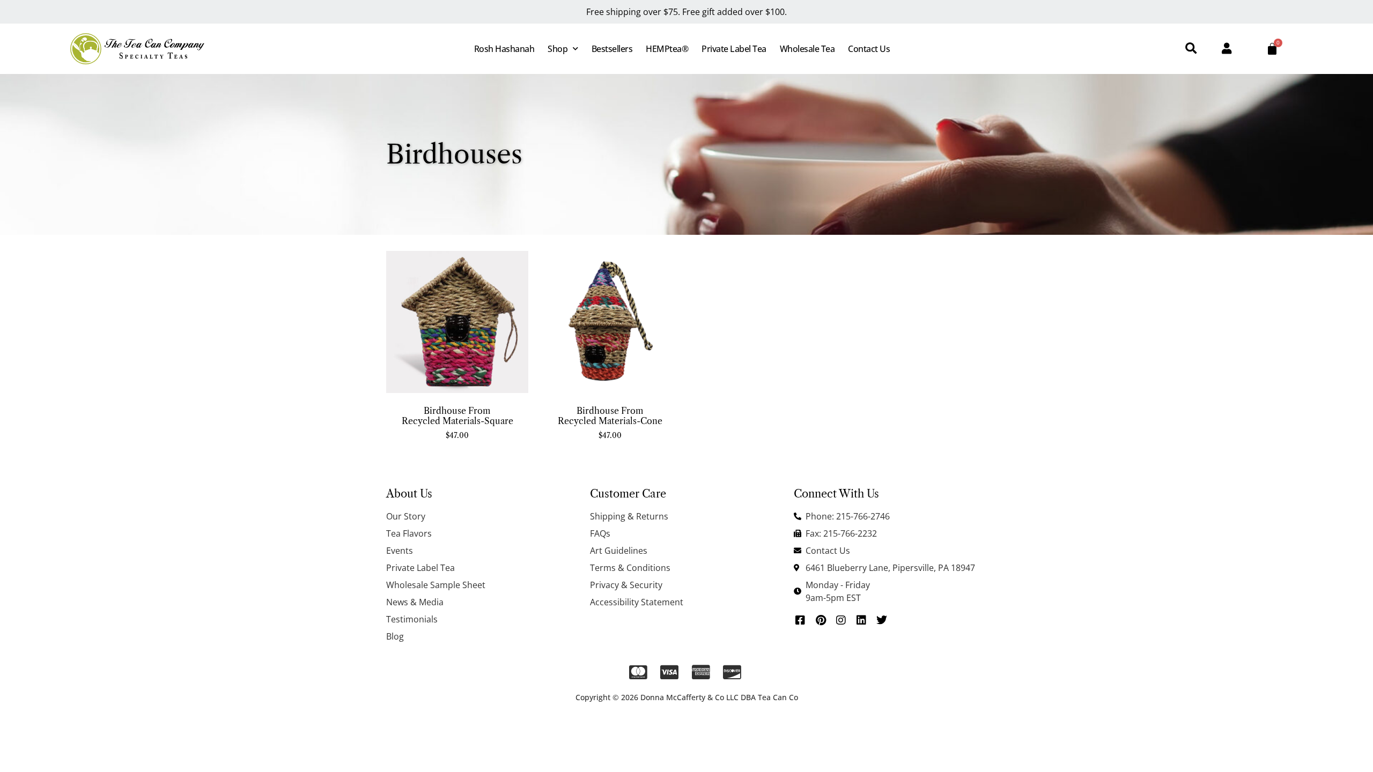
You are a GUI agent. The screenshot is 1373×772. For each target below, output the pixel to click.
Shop (557, 49)
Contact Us (869, 49)
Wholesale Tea (807, 49)
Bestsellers (612, 49)
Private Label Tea (734, 49)
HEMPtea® (667, 49)
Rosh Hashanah (504, 49)
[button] (1191, 49)
